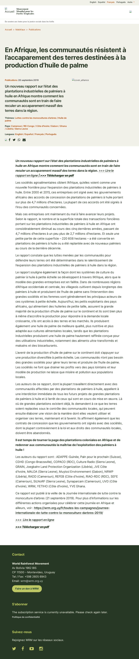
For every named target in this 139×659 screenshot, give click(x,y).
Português (121, 2)
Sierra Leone (21, 128)
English (93, 2)
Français (111, 2)
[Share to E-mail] (24, 139)
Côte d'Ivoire (42, 126)
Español (101, 2)
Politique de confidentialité (26, 617)
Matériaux (20, 29)
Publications (34, 29)
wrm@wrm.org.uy (31, 581)
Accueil (8, 29)
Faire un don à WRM (27, 588)
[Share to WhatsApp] (19, 139)
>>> (34, 520)
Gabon (54, 126)
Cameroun (16, 126)
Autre (130, 2)
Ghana (63, 126)
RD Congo (29, 126)
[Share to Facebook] (9, 139)
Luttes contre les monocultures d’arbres (35, 118)
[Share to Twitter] (14, 139)
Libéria (9, 128)
